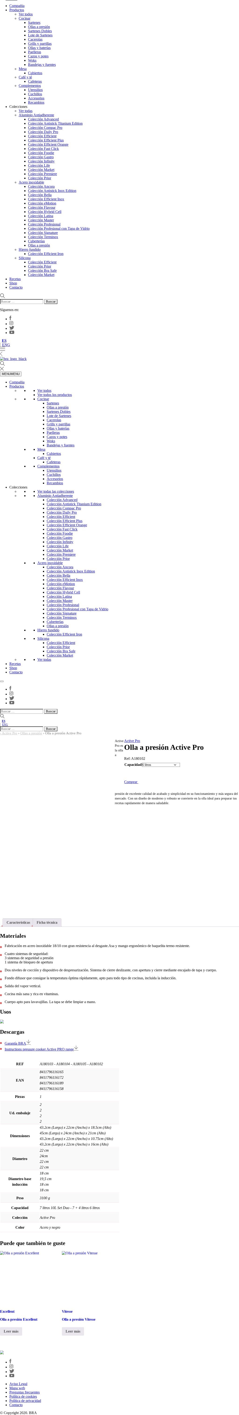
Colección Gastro (41, 157)
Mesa (23, 69)
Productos (16, 10)
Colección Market (41, 170)
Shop (13, 283)
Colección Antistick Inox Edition (52, 191)
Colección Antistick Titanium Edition (55, 123)
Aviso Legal (18, 1384)
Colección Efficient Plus (46, 140)
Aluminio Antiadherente (36, 115)
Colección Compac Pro (45, 128)
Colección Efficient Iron (45, 254)
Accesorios (36, 98)
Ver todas (25, 111)
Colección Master (41, 220)
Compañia (17, 6)
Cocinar (24, 18)
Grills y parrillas (40, 44)
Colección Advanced (43, 119)
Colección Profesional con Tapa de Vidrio (59, 228)
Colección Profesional (44, 224)
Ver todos (26, 14)
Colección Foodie (41, 153)
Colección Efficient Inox (46, 199)
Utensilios (35, 90)
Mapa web (17, 1388)
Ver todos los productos (54, 395)
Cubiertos (35, 73)
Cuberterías (36, 241)
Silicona (25, 258)
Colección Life (39, 165)
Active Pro (9, 733)
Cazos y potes (38, 56)
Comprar (131, 782)
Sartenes (34, 23)
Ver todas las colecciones (55, 491)
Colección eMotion (42, 203)
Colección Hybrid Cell (44, 212)
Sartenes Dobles (40, 31)
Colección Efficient (42, 136)
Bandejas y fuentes (42, 65)
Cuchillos (35, 94)
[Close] (2, 681)
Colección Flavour (41, 207)
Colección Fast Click (43, 149)
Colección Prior (39, 178)
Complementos (30, 86)
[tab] (18, 922)
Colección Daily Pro (43, 132)
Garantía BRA (15, 1043)
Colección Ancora (41, 186)
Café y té (25, 77)
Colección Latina (40, 216)
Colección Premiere (42, 174)
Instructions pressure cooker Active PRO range (39, 1049)
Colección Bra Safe (42, 270)
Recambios (36, 102)
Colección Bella (40, 195)
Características (18, 922)
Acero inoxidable (31, 182)
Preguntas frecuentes (24, 1392)
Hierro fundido (30, 249)
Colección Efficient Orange (48, 144)
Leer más (11, 1331)
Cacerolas (35, 39)
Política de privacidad (25, 1401)
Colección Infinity (41, 161)
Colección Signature (43, 233)
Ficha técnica (47, 922)
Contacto (16, 287)
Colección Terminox (43, 237)
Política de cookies (23, 1396)
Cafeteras (35, 81)
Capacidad (133, 765)
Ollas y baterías (39, 48)
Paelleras (34, 52)
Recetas (15, 279)
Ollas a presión (39, 27)
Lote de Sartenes (40, 35)
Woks (32, 60)
